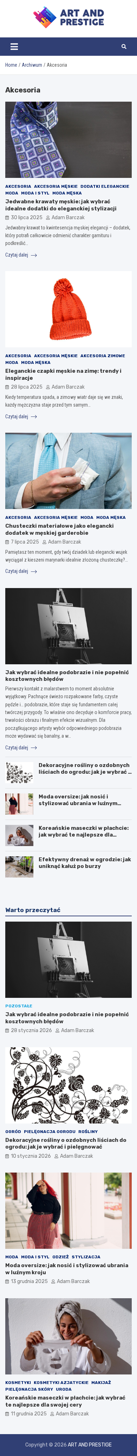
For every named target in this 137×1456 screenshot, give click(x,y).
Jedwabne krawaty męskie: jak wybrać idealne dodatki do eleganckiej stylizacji (61, 205)
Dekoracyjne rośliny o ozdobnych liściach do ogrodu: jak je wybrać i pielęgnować (84, 772)
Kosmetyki (18, 1382)
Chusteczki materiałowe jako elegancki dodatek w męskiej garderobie (59, 529)
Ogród (13, 1131)
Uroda (64, 1389)
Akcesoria (18, 186)
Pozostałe (18, 1005)
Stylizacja (86, 1256)
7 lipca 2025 (25, 542)
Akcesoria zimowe (102, 355)
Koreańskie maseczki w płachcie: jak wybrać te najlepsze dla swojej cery (84, 835)
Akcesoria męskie (56, 186)
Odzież (60, 1256)
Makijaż (101, 1382)
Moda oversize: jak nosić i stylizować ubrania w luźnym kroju (78, 803)
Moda (11, 193)
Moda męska (67, 193)
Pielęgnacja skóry (29, 1389)
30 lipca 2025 (27, 218)
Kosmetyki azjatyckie (61, 1382)
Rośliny (88, 1131)
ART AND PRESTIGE (90, 1445)
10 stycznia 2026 (31, 1156)
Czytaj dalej (17, 255)
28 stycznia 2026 (31, 1030)
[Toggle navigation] (14, 46)
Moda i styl (35, 193)
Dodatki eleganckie (104, 186)
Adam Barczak (68, 218)
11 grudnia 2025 (29, 1414)
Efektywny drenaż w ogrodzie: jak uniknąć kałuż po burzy (85, 863)
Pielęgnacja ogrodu (50, 1131)
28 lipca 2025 (27, 387)
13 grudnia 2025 (29, 1281)
